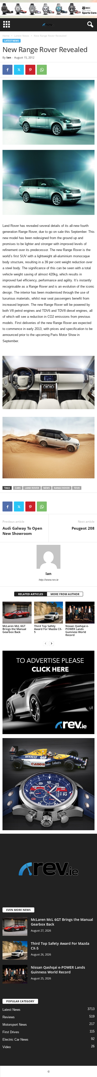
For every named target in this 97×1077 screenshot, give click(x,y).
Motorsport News (14, 1024)
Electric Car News (15, 1039)
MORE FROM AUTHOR (64, 594)
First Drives (10, 1032)
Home (5, 35)
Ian (8, 57)
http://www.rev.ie (48, 579)
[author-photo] (48, 557)
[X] (19, 70)
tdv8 (77, 488)
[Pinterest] (30, 70)
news (46, 488)
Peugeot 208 (83, 528)
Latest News (21, 35)
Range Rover (62, 488)
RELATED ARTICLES (30, 594)
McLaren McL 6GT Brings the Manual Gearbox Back (14, 629)
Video (6, 1047)
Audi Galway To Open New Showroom (22, 531)
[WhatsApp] (42, 70)
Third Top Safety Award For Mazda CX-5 (48, 629)
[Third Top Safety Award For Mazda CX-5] (48, 612)
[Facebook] (7, 70)
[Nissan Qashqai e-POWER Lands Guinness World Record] (80, 612)
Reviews (8, 1017)
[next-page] (51, 643)
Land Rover (32, 488)
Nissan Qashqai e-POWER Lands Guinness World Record (77, 630)
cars (18, 488)
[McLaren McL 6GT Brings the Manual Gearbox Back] (17, 612)
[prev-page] (45, 643)
